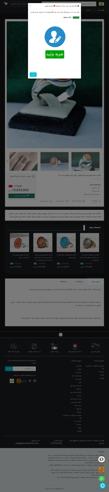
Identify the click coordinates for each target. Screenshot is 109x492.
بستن (33, 74)
